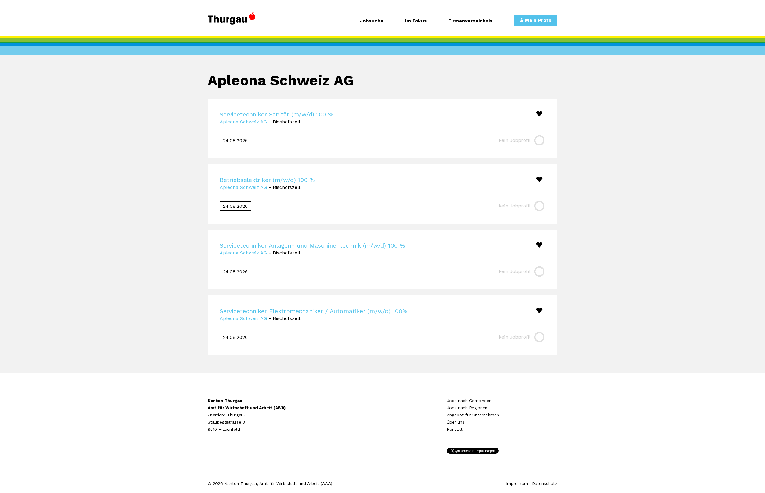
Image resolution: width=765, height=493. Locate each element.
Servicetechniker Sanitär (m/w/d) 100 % (276, 114)
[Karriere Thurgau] (248, 21)
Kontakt (455, 429)
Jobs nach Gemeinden (469, 400)
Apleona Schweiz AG (243, 122)
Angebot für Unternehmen (473, 414)
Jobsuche (371, 21)
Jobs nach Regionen (467, 407)
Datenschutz (544, 483)
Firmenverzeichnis (470, 21)
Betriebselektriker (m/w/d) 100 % (267, 179)
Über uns (455, 422)
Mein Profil (537, 20)
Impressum (517, 483)
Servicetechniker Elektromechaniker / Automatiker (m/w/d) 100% (313, 311)
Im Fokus (416, 21)
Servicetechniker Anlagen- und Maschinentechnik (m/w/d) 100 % (312, 245)
